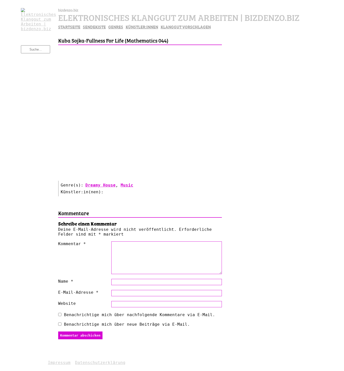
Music (127, 185)
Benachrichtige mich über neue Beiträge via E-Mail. (127, 324)
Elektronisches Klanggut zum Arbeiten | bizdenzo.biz (178, 17)
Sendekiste (94, 27)
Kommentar (72, 243)
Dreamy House (100, 185)
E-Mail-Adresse (78, 292)
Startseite (69, 27)
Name (65, 281)
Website (67, 303)
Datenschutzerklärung (100, 362)
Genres (115, 27)
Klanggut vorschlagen (186, 27)
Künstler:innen (142, 27)
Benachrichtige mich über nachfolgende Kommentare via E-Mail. (139, 314)
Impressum (59, 362)
